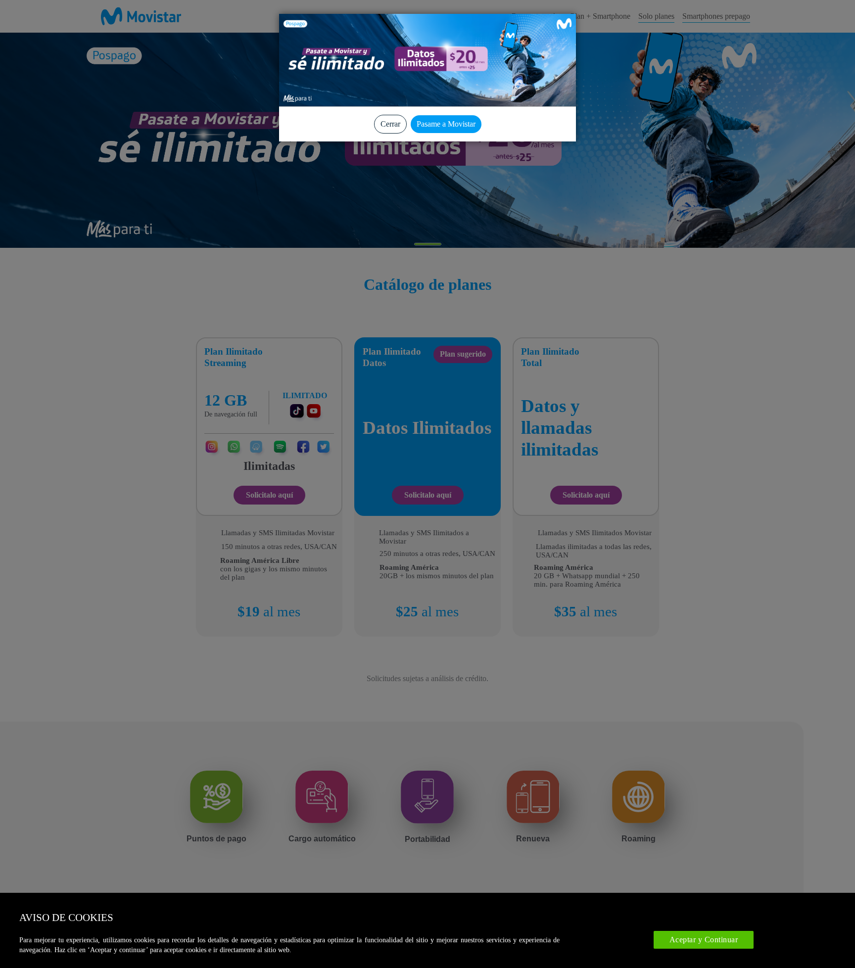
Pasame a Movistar (446, 124)
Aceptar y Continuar (703, 939)
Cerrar (390, 124)
